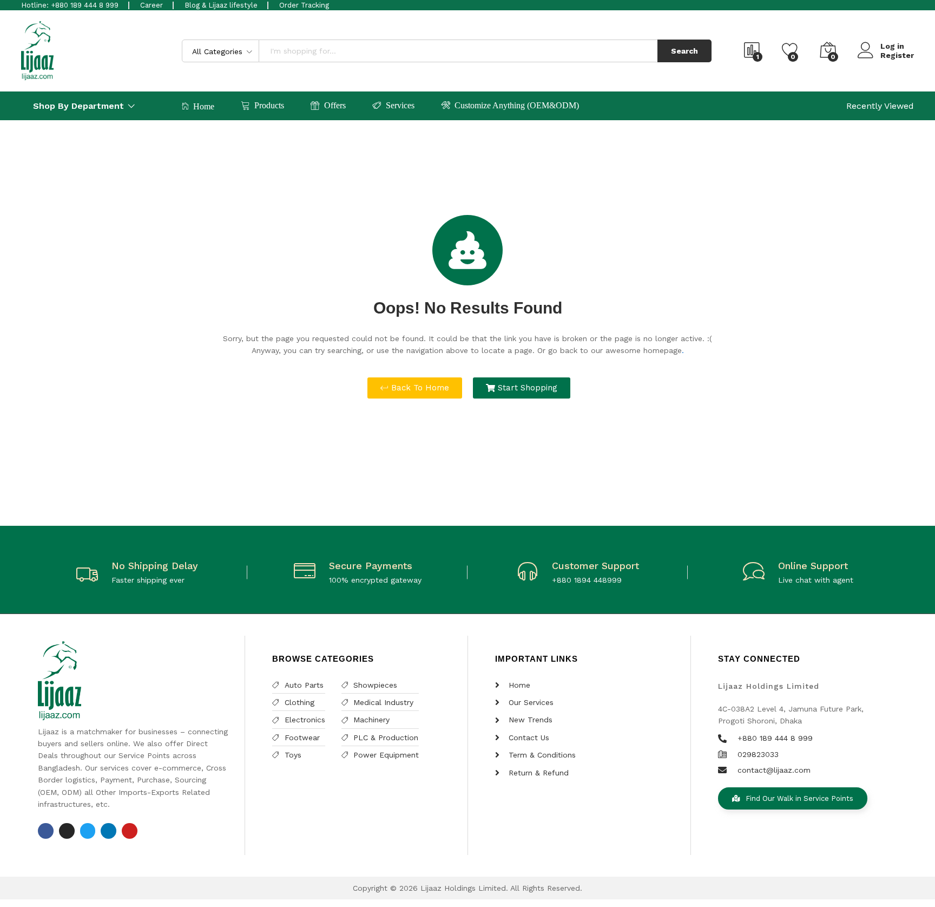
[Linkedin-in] (108, 831)
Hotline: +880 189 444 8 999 (69, 5)
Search (684, 51)
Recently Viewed (880, 106)
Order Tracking (304, 5)
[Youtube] (129, 831)
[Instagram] (67, 831)
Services (400, 105)
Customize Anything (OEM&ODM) (517, 105)
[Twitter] (88, 831)
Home (203, 106)
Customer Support (595, 565)
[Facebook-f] (46, 831)
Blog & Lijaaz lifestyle (221, 5)
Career (151, 5)
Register (897, 55)
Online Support (813, 565)
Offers (335, 105)
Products (269, 105)
